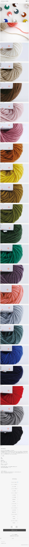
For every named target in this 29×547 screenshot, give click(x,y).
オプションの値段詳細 (14, 534)
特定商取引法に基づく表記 (3, 543)
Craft (0, 2)
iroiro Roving (3, 2)
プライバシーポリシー (3, 541)
